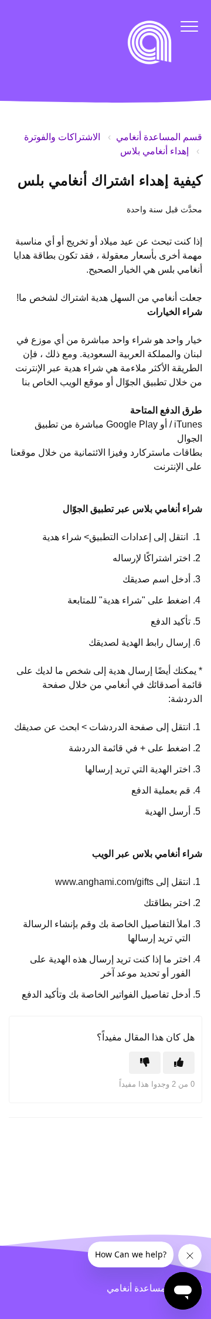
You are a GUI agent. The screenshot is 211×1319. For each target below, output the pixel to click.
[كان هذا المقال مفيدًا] (179, 1063)
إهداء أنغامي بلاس (154, 151)
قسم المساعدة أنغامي (159, 137)
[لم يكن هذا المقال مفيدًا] (145, 1063)
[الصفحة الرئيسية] (149, 42)
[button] (189, 26)
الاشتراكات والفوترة (62, 137)
